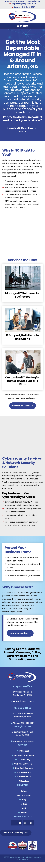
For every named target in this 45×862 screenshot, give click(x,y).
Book (24, 808)
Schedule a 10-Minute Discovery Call (22, 130)
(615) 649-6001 (28, 7)
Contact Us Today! (21, 405)
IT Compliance (24, 776)
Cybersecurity (24, 772)
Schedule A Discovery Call (15, 832)
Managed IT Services (24, 755)
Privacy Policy (22, 859)
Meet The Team (24, 795)
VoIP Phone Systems (23, 764)
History (24, 791)
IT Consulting (24, 759)
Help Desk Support (24, 768)
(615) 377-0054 (28, 3)
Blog (24, 799)
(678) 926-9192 (27, 741)
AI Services (24, 781)
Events (24, 812)
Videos (24, 804)
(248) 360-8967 (27, 723)
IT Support (24, 751)
